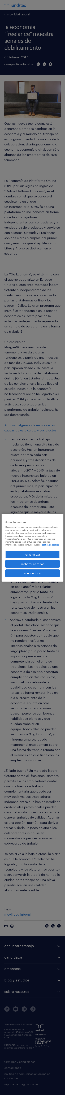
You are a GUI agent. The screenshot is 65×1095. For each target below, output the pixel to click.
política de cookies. (50, 545)
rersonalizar (32, 554)
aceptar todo (32, 573)
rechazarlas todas (32, 563)
